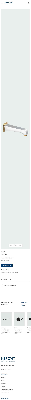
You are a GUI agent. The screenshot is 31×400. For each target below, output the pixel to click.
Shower (3, 383)
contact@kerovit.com (7, 365)
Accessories (5, 393)
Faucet (3, 377)
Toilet (3, 386)
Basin (3, 380)
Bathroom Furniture (7, 389)
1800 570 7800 (6, 369)
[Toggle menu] (2, 3)
